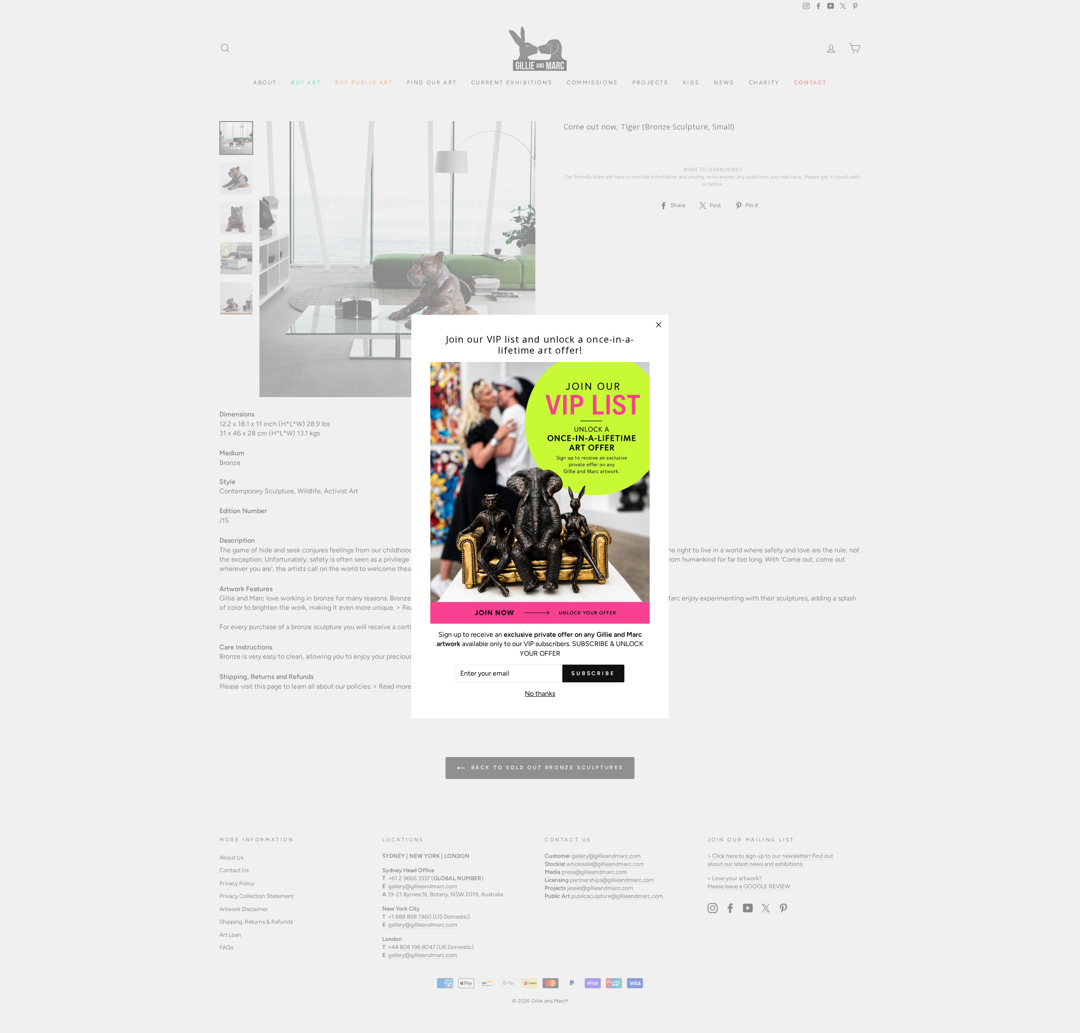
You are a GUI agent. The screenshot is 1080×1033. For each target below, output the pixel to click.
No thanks (540, 694)
